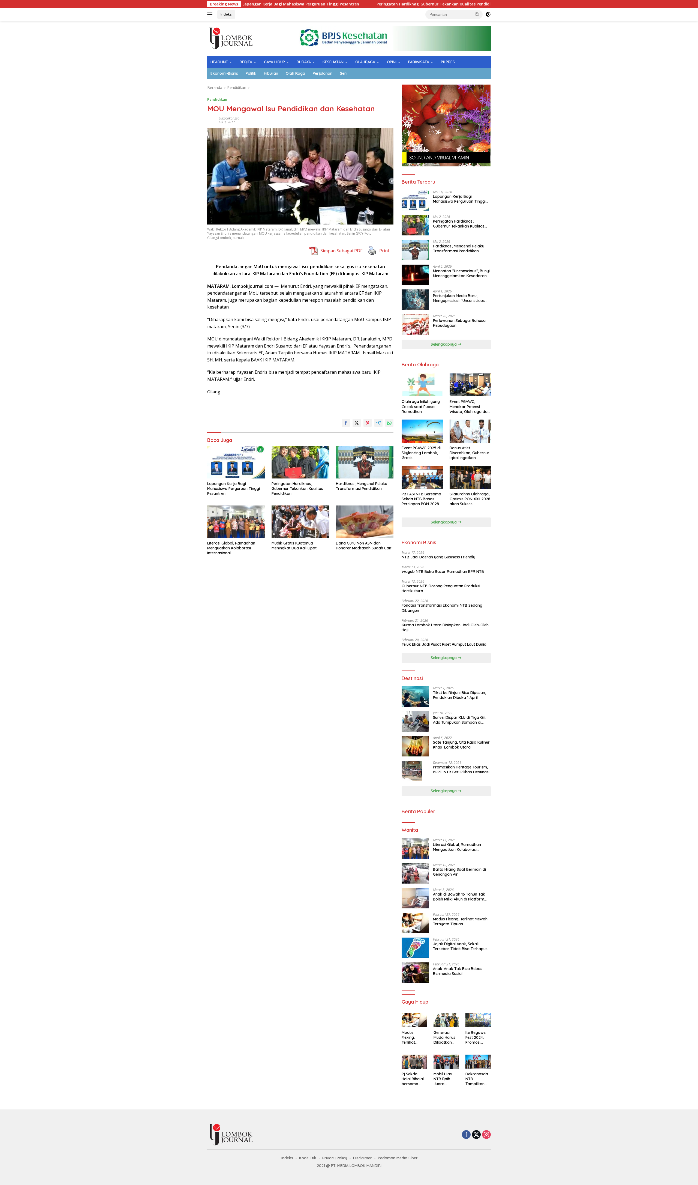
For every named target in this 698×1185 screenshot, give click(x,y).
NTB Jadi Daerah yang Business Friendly (438, 557)
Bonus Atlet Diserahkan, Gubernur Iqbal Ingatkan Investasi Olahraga (469, 452)
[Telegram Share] (378, 423)
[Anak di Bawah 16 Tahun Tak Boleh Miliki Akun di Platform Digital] (415, 898)
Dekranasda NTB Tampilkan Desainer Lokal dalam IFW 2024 (476, 1079)
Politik (251, 73)
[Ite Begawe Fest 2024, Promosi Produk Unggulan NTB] (478, 1020)
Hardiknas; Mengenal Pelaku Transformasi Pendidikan (361, 486)
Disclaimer (362, 1158)
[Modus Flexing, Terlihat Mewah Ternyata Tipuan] (415, 923)
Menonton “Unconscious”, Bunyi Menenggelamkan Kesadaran (461, 273)
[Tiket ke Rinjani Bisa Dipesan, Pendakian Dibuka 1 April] (415, 696)
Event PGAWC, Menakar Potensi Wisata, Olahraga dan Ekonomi (470, 406)
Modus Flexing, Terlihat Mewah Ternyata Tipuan (460, 921)
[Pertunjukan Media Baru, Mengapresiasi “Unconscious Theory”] (415, 299)
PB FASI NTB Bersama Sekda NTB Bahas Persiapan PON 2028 (421, 499)
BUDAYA (304, 61)
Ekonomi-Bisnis (224, 73)
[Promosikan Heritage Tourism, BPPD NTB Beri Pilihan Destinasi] (412, 771)
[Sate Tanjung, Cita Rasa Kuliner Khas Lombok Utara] (415, 746)
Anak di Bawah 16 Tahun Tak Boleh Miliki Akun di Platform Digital (459, 897)
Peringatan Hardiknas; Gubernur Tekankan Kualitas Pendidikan (389, 4)
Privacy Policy (334, 1158)
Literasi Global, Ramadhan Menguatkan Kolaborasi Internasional (231, 548)
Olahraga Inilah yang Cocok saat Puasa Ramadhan (421, 406)
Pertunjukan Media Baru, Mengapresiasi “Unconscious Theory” (459, 298)
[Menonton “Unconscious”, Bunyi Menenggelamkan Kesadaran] (415, 275)
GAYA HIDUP (274, 61)
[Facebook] (466, 1135)
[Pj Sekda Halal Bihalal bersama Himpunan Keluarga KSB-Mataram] (414, 1062)
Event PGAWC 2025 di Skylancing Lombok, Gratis (421, 452)
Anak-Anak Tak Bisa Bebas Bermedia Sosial (457, 971)
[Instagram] (486, 1135)
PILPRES (448, 61)
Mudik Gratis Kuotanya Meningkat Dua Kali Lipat (294, 545)
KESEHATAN (333, 61)
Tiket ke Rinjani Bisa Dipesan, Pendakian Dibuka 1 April (459, 695)
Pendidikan (217, 99)
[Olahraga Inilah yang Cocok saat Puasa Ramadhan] (422, 385)
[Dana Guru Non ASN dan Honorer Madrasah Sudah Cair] (365, 521)
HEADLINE (219, 61)
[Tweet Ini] (357, 423)
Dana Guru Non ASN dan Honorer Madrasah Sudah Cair (364, 545)
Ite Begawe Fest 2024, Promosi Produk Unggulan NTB (475, 1037)
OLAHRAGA (365, 61)
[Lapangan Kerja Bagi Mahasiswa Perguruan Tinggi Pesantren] (236, 462)
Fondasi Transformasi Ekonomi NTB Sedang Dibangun (442, 608)
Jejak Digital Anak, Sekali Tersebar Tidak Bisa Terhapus (460, 946)
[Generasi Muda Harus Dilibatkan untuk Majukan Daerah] (446, 1020)
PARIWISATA (418, 61)
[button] (477, 14)
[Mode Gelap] (488, 14)
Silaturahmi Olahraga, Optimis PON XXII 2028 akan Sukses (470, 499)
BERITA (246, 61)
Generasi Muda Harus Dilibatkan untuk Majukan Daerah (444, 1037)
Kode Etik (307, 1158)
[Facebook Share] (346, 423)
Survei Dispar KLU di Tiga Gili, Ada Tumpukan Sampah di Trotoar (459, 720)
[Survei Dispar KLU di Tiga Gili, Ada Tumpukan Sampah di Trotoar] (415, 721)
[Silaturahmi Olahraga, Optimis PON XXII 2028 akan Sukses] (470, 477)
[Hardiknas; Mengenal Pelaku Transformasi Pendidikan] (365, 462)
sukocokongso (229, 118)
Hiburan (271, 73)
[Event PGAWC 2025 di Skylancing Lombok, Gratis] (422, 431)
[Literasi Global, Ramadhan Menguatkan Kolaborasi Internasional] (236, 521)
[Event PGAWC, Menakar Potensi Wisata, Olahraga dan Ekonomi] (470, 385)
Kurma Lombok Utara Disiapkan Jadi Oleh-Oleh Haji (445, 627)
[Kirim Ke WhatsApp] (389, 423)
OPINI (391, 61)
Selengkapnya (444, 344)
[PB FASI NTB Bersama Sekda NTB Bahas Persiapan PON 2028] (422, 477)
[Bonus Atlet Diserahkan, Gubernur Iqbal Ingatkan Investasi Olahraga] (470, 431)
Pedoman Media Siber (398, 1158)
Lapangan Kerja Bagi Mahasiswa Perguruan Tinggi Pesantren (253, 4)
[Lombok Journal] (231, 38)
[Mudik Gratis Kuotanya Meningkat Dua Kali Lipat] (300, 521)
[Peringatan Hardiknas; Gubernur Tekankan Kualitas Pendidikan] (300, 462)
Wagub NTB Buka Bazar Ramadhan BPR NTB (443, 571)
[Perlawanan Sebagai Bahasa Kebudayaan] (415, 324)
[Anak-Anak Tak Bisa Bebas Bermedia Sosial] (415, 972)
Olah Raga (295, 73)
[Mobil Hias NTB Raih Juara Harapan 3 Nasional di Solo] (446, 1062)
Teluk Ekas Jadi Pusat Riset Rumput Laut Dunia (445, 644)
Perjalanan (322, 73)
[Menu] (211, 14)
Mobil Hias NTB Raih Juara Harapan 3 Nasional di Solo (444, 1079)
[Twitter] (476, 1135)
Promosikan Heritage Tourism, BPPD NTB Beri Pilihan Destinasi (461, 769)
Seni (343, 73)
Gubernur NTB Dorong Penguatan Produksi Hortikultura (441, 588)
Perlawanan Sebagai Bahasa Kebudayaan (459, 323)
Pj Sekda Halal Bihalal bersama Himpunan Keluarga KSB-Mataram (413, 1079)
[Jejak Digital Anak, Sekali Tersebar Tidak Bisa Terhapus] (415, 948)
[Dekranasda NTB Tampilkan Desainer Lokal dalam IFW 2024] (478, 1062)
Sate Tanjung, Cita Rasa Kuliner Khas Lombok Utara (461, 745)
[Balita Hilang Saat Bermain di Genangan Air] (415, 873)
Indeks (226, 14)
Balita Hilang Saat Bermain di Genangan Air (459, 872)
